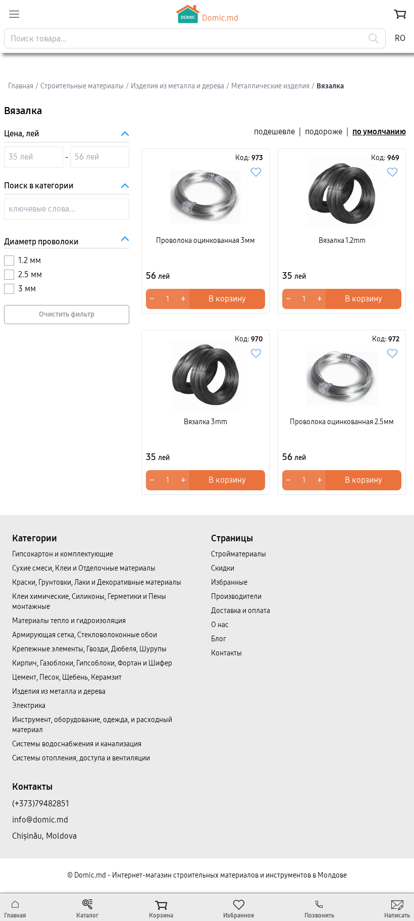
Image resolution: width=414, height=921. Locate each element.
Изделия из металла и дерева (59, 691)
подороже (323, 131)
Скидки (222, 568)
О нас (220, 625)
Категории (34, 538)
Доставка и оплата (240, 610)
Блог (218, 639)
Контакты (226, 653)
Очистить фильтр (66, 314)
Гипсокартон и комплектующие (62, 554)
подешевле (274, 131)
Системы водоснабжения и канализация (76, 744)
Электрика (28, 705)
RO (400, 38)
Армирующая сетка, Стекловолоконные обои (84, 635)
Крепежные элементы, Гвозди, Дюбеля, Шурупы (89, 649)
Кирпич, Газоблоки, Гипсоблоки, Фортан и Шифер (92, 663)
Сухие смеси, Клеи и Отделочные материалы (84, 568)
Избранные (229, 582)
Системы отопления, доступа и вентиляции (81, 758)
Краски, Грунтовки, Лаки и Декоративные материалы (96, 582)
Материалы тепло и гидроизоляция (69, 621)
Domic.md (220, 18)
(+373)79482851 (40, 803)
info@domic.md (40, 820)
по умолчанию (379, 131)
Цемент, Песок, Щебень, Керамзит (67, 677)
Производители (236, 596)
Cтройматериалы (238, 554)
